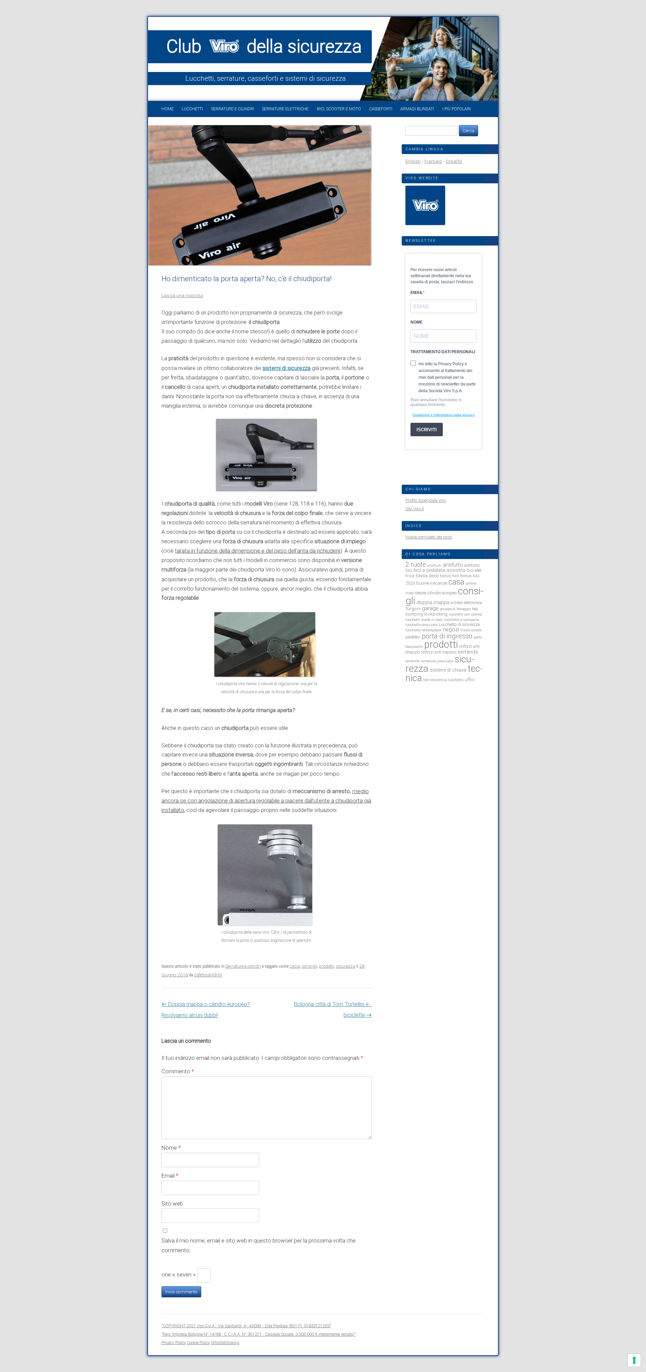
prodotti (326, 966)
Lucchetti (192, 109)
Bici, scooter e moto (339, 109)
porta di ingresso (447, 636)
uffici (470, 679)
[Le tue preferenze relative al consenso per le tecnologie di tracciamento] (634, 1360)
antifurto (453, 565)
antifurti (434, 565)
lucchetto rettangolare (423, 630)
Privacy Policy (174, 1342)
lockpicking (435, 614)
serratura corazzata (437, 661)
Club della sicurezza (264, 46)
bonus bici (449, 575)
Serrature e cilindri (232, 109)
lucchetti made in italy (424, 620)
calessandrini (208, 974)
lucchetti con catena (465, 614)
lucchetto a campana (461, 620)
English (413, 161)
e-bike (456, 602)
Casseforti (380, 109)
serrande (412, 661)
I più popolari (456, 109)
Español (454, 161)
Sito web (172, 1203)
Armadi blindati (417, 109)
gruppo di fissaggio (455, 609)
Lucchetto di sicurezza (459, 624)
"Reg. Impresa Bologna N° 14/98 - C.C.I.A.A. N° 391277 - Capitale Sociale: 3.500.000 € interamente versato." (259, 1334)
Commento (178, 1071)
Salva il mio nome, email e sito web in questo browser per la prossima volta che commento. (259, 1245)
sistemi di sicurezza (286, 368)
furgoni (413, 608)
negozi (451, 629)
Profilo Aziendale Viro (425, 500)
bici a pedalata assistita (439, 570)
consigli (309, 966)
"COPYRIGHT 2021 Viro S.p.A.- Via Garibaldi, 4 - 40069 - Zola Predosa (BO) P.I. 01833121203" (246, 1325)
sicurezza (345, 966)
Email (170, 1175)
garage (430, 608)
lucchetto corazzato (421, 625)
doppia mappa (433, 602)
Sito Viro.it (414, 508)
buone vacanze (431, 583)
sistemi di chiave (448, 670)
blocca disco (427, 575)
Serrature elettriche (285, 109)
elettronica (473, 602)
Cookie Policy (198, 1342)
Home (168, 109)
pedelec (412, 636)
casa (295, 966)
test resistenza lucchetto (443, 680)
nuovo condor (471, 630)
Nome (171, 1147)
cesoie (420, 592)
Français (433, 161)
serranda (468, 652)
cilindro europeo (442, 592)
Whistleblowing (225, 1342)
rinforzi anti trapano (438, 652)
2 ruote (415, 564)
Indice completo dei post (428, 537)
